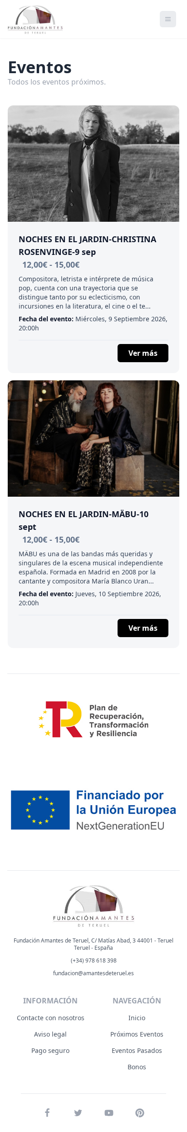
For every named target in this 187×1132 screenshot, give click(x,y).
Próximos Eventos (136, 1034)
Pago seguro (50, 1050)
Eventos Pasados (137, 1050)
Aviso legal (50, 1034)
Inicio (136, 1017)
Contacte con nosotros (50, 1017)
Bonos (137, 1066)
